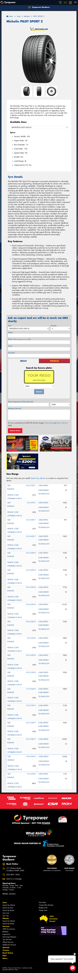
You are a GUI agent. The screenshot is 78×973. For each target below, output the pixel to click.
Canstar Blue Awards (46, 905)
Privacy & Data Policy (14, 968)
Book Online (8, 953)
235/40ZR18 (31, 570)
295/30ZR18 (31, 655)
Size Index (42, 902)
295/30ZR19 (31, 739)
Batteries (5, 932)
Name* (10, 332)
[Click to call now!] (60, 2)
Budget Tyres (43, 908)
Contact (6, 950)
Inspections (6, 934)
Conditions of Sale (27, 968)
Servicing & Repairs (9, 937)
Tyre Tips (6, 916)
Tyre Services (7, 939)
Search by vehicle (38, 478)
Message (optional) (14, 408)
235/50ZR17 (31, 520)
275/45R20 (31, 774)
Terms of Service (62, 423)
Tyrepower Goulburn (40, 7)
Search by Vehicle (9, 905)
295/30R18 (31, 638)
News (5, 958)
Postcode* (11, 353)
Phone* (19, 339)
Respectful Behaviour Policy (10, 969)
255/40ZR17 (31, 536)
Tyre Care (6, 913)
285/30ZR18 (31, 622)
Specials (6, 947)
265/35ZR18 (31, 587)
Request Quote (15, 430)
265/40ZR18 (31, 604)
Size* (10, 326)
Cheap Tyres (43, 910)
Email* (10, 346)
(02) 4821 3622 (13, 874)
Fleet (5, 956)
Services (6, 926)
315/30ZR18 (31, 689)
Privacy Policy (48, 423)
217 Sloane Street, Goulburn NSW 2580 (15, 869)
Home (10, 16)
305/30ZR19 (31, 756)
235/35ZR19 (31, 705)
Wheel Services (8, 942)
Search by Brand (8, 910)
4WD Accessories (9, 929)
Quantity (53, 326)
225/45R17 (31, 503)
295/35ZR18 (31, 672)
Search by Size (8, 908)
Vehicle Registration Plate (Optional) (20, 402)
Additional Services (9, 945)
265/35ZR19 (31, 723)
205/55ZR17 (31, 485)
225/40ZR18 (31, 553)
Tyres (5, 902)
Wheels (6, 918)
